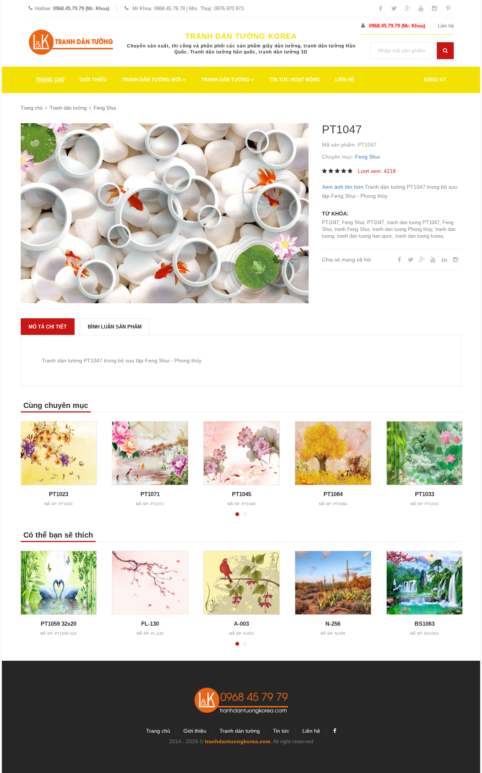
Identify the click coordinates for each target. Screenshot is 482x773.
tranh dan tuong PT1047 (413, 222)
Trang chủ (50, 79)
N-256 (332, 623)
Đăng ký (435, 79)
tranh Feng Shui (352, 229)
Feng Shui (105, 108)
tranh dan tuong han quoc (364, 236)
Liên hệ (446, 26)
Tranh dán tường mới (151, 79)
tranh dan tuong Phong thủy (402, 229)
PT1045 (241, 494)
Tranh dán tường (225, 79)
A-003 (241, 623)
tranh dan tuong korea (419, 236)
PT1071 (150, 494)
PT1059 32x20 (58, 623)
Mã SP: (58, 504)
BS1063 (425, 623)
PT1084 (333, 494)
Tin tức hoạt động (294, 79)
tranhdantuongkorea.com (237, 741)
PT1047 (330, 222)
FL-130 (150, 623)
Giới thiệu (93, 79)
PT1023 (58, 494)
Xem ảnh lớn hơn (342, 187)
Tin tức (281, 730)
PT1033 (424, 494)
